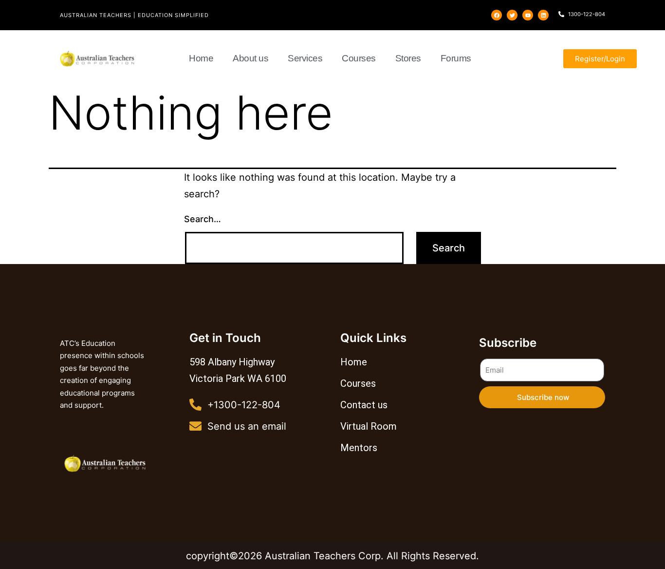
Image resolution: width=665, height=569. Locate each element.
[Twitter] (512, 15)
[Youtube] (527, 15)
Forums (456, 58)
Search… (202, 219)
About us (250, 58)
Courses (359, 58)
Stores (408, 58)
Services (305, 58)
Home (201, 58)
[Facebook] (496, 15)
